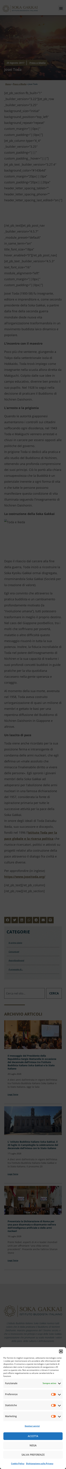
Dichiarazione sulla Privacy (39, 1463)
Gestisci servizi (32, 1426)
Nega (33, 1445)
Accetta (33, 1436)
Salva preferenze (33, 1454)
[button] (61, 1351)
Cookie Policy (17, 1463)
